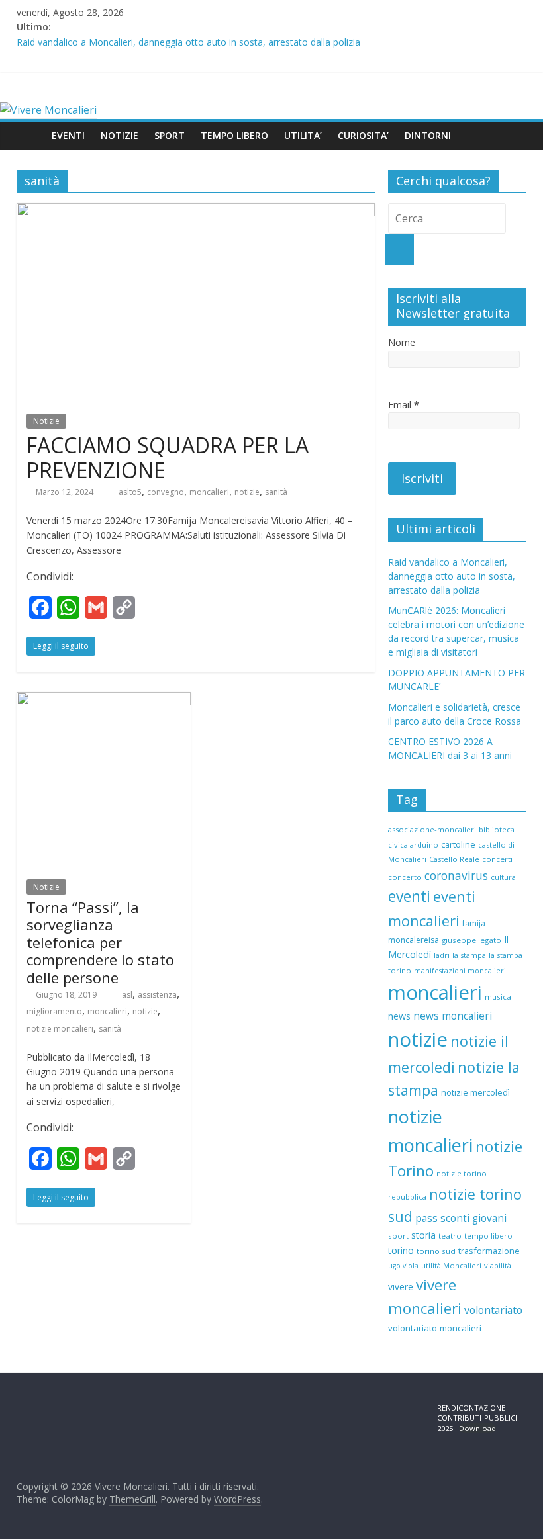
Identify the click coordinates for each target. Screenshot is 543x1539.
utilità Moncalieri (451, 1265)
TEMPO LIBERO (234, 135)
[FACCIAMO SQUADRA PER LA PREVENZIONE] (196, 211)
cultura (503, 877)
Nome (401, 342)
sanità (276, 492)
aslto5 (130, 492)
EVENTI (68, 135)
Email (403, 404)
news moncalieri (452, 1016)
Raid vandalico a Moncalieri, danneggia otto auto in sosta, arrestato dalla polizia (188, 42)
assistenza (157, 994)
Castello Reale (454, 859)
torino (401, 1250)
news (399, 1016)
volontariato (493, 1310)
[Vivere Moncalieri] (48, 110)
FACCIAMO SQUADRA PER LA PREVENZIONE (167, 457)
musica (498, 997)
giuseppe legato (471, 940)
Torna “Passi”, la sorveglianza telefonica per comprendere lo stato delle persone (100, 942)
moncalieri (209, 492)
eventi (409, 896)
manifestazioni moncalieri (460, 970)
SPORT (169, 135)
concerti (497, 859)
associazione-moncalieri (432, 829)
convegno (165, 492)
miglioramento (54, 1011)
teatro (450, 1236)
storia (423, 1235)
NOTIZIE (119, 135)
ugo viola (403, 1265)
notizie (247, 492)
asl (127, 994)
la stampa (469, 955)
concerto (405, 877)
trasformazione (489, 1250)
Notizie (46, 421)
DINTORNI (428, 135)
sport (398, 1236)
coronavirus (456, 875)
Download (477, 1428)
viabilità (497, 1265)
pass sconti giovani (461, 1218)
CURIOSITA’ (363, 135)
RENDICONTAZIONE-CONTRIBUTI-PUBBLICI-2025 (478, 1418)
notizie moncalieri (59, 1028)
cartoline (458, 844)
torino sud (436, 1251)
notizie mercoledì (475, 1092)
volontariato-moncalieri (434, 1328)
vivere (400, 1286)
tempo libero (488, 1236)
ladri (442, 955)
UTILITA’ (303, 135)
